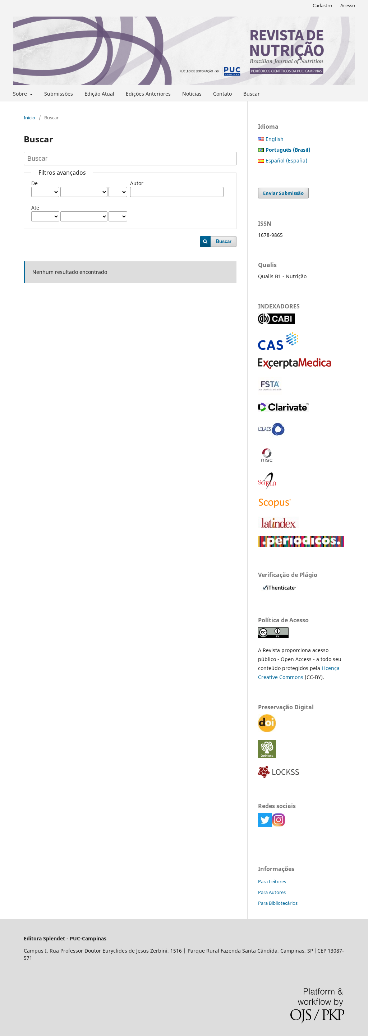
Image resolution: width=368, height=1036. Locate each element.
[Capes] (301, 544)
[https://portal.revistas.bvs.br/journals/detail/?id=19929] (271, 436)
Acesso (347, 5)
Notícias (192, 93)
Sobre (20, 93)
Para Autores (272, 892)
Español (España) (286, 160)
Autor (136, 183)
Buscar (251, 93)
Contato (222, 93)
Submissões (58, 93)
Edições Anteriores (148, 93)
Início (29, 117)
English (275, 139)
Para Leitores (272, 881)
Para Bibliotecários (278, 903)
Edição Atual (99, 93)
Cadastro (322, 5)
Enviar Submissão (283, 193)
